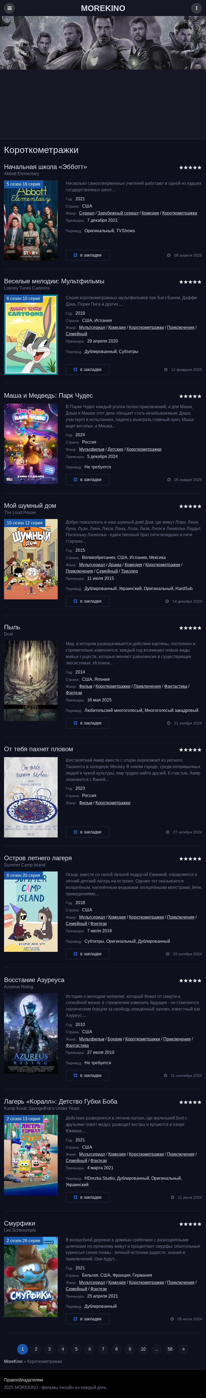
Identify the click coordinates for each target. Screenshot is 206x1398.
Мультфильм (91, 449)
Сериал (86, 213)
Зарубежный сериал (118, 213)
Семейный (76, 334)
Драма (115, 564)
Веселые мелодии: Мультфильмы (54, 281)
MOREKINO (103, 8)
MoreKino (13, 1361)
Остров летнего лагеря (38, 858)
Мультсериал (92, 327)
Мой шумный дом (30, 505)
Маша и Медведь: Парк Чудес (48, 395)
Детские (115, 449)
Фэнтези (74, 692)
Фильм (85, 686)
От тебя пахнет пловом (38, 749)
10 (143, 1349)
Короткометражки (179, 213)
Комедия (150, 213)
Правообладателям (23, 1380)
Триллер (129, 571)
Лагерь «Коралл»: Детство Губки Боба (60, 1101)
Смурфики (19, 1223)
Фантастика (175, 686)
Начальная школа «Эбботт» (45, 166)
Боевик (115, 1039)
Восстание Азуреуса (34, 979)
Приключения (180, 327)
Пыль (12, 627)
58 (170, 1349)
